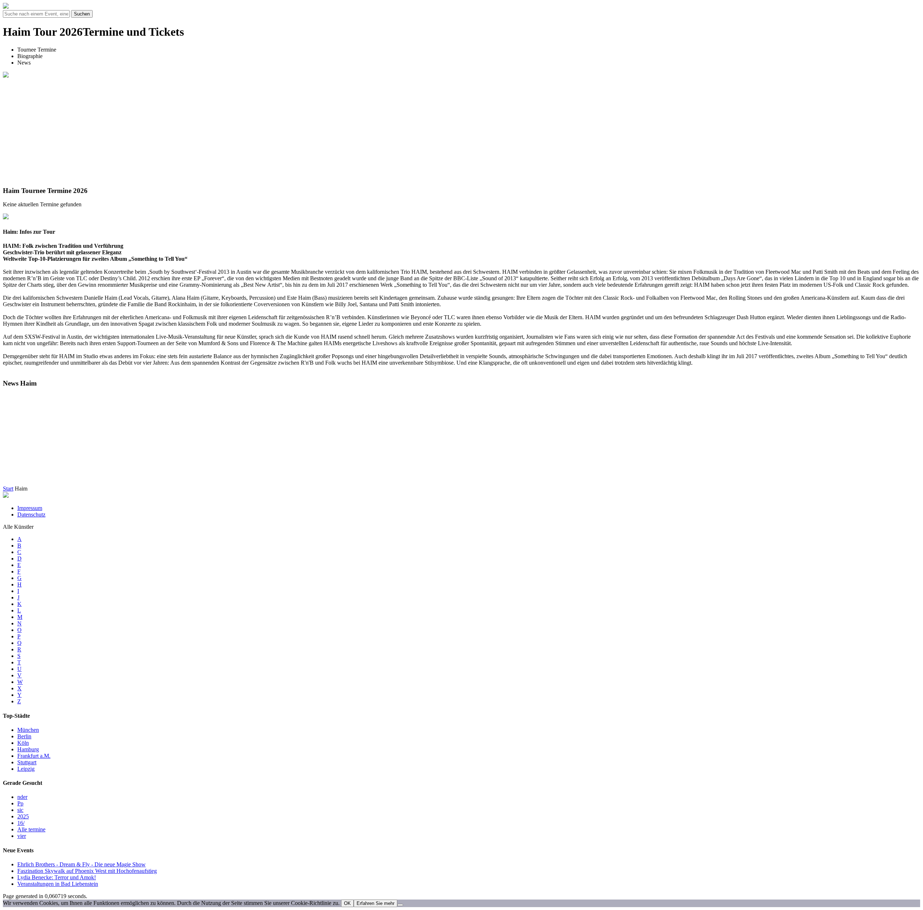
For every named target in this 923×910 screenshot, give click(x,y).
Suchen (82, 14)
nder (22, 797)
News (24, 63)
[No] (400, 905)
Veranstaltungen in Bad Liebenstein (57, 884)
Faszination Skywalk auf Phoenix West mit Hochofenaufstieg (87, 871)
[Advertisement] (461, 129)
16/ (21, 823)
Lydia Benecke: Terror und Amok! (56, 877)
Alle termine (31, 829)
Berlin (24, 736)
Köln (23, 743)
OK (347, 903)
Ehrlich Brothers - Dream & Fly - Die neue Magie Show (81, 864)
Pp (20, 803)
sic (20, 810)
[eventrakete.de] (6, 7)
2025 (23, 816)
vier (21, 836)
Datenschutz (31, 514)
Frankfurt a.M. (33, 756)
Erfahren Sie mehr (375, 903)
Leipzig (26, 769)
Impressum (29, 508)
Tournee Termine (36, 50)
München (28, 730)
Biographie (30, 56)
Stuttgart (26, 762)
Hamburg (28, 749)
